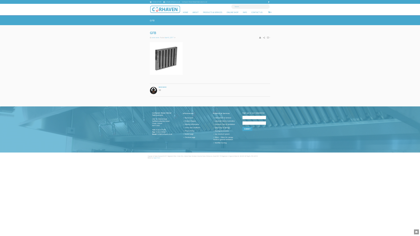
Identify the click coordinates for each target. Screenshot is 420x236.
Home (185, 12)
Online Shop (232, 12)
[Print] (260, 37)
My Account (189, 118)
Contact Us (256, 12)
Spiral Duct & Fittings (222, 128)
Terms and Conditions (192, 128)
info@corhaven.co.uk (173, 2)
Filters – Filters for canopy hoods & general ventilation (223, 138)
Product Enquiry (190, 121)
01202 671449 (157, 2)
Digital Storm (156, 158)
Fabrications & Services (223, 118)
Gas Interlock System (222, 134)
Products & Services (212, 12)
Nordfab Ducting (221, 143)
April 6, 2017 (169, 37)
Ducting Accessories (222, 131)
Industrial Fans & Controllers (225, 121)
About (195, 12)
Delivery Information (192, 124)
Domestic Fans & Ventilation (225, 124)
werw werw (155, 37)
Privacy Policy (189, 131)
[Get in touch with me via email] (160, 90)
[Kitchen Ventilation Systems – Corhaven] (154, 7)
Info (245, 12)
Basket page (189, 134)
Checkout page (190, 137)
